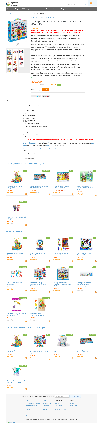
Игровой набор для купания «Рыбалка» (16, 314)
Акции (44, 400)
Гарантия (57, 403)
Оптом (71, 407)
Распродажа (46, 405)
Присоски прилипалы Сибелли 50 (61, 254)
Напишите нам (73, 405)
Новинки (45, 409)
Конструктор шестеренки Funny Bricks (15, 187)
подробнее (49, 145)
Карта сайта (58, 407)
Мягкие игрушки (30, 411)
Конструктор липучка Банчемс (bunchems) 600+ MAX (62, 284)
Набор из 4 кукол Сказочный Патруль (16, 218)
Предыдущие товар (38, 17)
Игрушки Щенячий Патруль (33, 403)
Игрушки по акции (47, 403)
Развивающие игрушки (32, 407)
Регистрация (83, 1)
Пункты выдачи (58, 405)
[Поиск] (85, 4)
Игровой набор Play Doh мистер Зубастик (62, 187)
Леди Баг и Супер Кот (31, 405)
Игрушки (28, 400)
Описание (9, 100)
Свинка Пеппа (29, 409)
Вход (77, 1)
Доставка (72, 403)
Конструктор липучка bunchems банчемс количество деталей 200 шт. (86, 284)
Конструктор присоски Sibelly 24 (37, 254)
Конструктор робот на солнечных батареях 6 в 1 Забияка (85, 187)
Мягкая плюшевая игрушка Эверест (63, 350)
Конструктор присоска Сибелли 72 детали (84, 254)
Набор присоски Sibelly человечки (14, 283)
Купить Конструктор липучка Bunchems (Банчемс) (36, 142)
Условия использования (60, 409)
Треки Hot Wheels (30, 413)
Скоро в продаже (47, 407)
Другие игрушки (30, 415)
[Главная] (17, 4)
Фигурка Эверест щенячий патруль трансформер (16, 381)
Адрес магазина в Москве (29, 143)
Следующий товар (50, 17)
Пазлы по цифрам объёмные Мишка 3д (37, 314)
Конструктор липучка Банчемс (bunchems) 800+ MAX (39, 284)
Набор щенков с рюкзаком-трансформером (39, 187)
